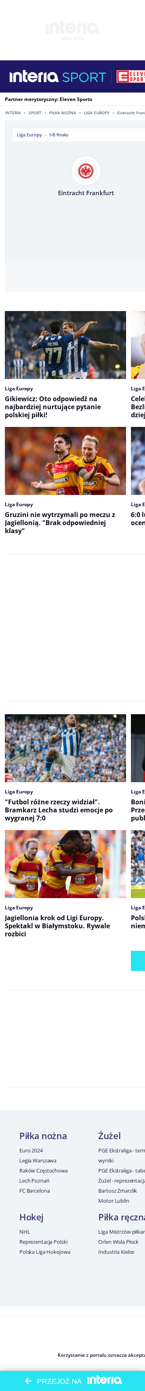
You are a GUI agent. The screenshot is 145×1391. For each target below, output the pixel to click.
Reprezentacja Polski (43, 1241)
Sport (35, 112)
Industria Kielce (116, 1251)
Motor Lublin (113, 1200)
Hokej (31, 1217)
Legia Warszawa (37, 1160)
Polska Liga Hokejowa (44, 1251)
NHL (24, 1231)
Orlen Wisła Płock (118, 1241)
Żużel (109, 1135)
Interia (13, 112)
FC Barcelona (34, 1190)
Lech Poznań (34, 1180)
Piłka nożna (62, 112)
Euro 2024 (31, 1150)
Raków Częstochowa (43, 1170)
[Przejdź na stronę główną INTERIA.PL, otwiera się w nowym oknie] (34, 76)
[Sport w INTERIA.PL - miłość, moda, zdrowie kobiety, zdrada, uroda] (84, 76)
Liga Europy (97, 112)
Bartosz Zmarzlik (117, 1190)
